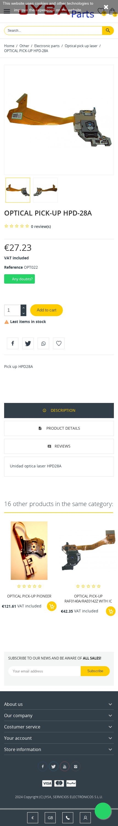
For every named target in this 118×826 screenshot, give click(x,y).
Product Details (62, 428)
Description (62, 410)
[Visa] (47, 783)
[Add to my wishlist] (58, 343)
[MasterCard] (59, 783)
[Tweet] (28, 343)
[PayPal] (71, 783)
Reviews (63, 446)
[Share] (12, 343)
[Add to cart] (52, 606)
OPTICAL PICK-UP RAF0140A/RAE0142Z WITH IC (88, 599)
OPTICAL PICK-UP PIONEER (29, 596)
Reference (13, 267)
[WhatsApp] (43, 343)
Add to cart (46, 310)
